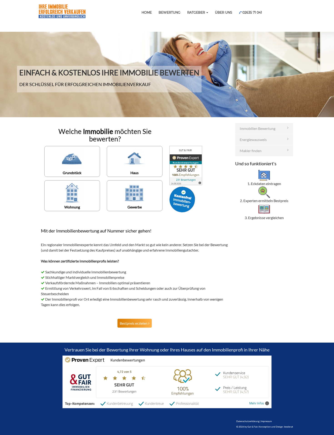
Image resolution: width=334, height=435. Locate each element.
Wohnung (72, 207)
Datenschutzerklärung (247, 421)
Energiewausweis (253, 139)
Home (147, 12)
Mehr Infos (256, 403)
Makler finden (251, 150)
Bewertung (169, 12)
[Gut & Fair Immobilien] (62, 5)
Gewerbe (134, 207)
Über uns (223, 12)
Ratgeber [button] (196, 12)
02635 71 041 (252, 12)
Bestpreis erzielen (134, 323)
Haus (134, 173)
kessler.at (288, 426)
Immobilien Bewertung (257, 128)
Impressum (266, 421)
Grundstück (72, 173)
